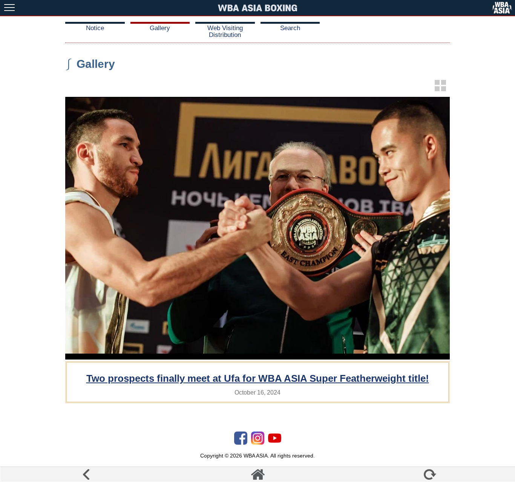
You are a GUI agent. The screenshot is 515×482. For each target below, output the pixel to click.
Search (290, 28)
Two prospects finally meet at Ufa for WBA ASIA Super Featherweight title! (257, 378)
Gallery (160, 28)
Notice (95, 28)
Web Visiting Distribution (225, 31)
